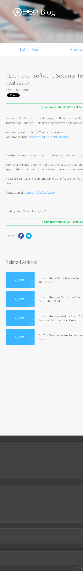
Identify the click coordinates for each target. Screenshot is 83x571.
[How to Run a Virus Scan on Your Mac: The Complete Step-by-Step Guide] (20, 280)
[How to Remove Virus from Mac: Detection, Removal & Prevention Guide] (20, 299)
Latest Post (29, 49)
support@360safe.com (40, 192)
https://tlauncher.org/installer (49, 137)
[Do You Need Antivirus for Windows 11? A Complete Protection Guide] (20, 337)
